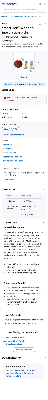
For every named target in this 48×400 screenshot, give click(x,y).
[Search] (43, 10)
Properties (7, 144)
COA (6, 129)
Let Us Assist (9, 179)
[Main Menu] (3, 4)
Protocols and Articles (12, 156)
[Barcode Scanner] (39, 4)
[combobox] (24, 10)
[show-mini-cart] (44, 4)
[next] (38, 63)
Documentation (9, 152)
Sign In (7, 84)
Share (44, 24)
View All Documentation (13, 135)
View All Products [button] (24, 349)
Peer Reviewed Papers (12, 160)
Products (4, 17)
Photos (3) (24, 77)
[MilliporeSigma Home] (12, 4)
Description (7, 148)
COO (15, 129)
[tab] (6, 16)
